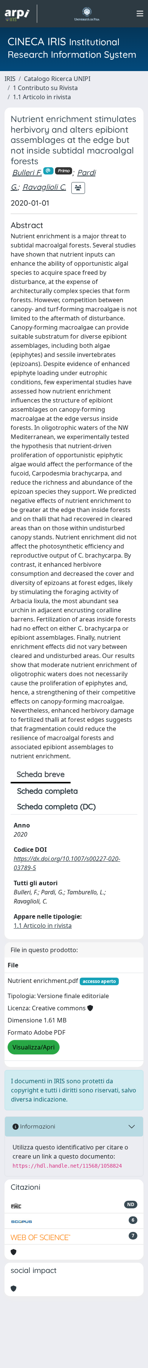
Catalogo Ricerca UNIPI (57, 79)
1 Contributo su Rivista (45, 88)
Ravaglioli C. (44, 187)
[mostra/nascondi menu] (140, 13)
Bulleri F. (27, 172)
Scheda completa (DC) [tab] (56, 806)
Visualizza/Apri (34, 1047)
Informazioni (37, 1126)
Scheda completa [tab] (47, 791)
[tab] (108, 807)
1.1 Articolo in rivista (42, 97)
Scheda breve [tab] (41, 774)
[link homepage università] (86, 14)
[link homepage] (21, 14)
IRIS (10, 79)
